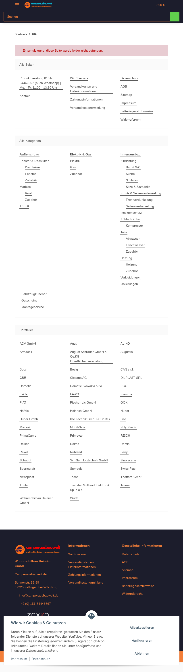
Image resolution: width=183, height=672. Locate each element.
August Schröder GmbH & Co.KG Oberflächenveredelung (88, 356)
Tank (124, 232)
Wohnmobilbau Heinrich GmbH (36, 500)
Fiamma (126, 394)
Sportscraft (27, 468)
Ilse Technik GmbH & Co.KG (90, 419)
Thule (24, 485)
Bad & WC (133, 167)
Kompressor (134, 225)
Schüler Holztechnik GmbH (89, 460)
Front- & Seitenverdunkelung (141, 193)
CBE (23, 377)
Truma (125, 485)
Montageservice (32, 307)
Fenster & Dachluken (34, 161)
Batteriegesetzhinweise (137, 111)
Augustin (127, 352)
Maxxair (25, 427)
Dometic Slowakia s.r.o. (86, 386)
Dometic (25, 386)
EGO (124, 386)
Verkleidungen (131, 277)
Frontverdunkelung (139, 199)
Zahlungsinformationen (86, 99)
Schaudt (25, 460)
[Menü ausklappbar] (17, 3)
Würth (74, 498)
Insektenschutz (131, 212)
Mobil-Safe (77, 427)
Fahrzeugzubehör (34, 294)
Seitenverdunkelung (140, 206)
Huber (125, 410)
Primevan (76, 435)
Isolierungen (129, 284)
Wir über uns (79, 78)
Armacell (26, 352)
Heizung (126, 258)
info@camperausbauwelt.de (38, 595)
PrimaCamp (28, 435)
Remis (125, 444)
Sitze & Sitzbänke (138, 186)
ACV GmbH (28, 343)
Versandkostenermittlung (87, 107)
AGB (124, 86)
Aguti (73, 343)
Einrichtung (128, 161)
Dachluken (32, 167)
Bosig (74, 369)
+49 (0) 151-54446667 (35, 603)
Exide (23, 394)
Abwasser (133, 238)
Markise (25, 186)
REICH (125, 435)
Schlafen (132, 180)
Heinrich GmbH (81, 410)
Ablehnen (142, 653)
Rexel (24, 452)
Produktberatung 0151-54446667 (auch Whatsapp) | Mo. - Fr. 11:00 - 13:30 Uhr (40, 82)
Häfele (24, 410)
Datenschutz (41, 659)
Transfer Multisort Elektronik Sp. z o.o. (90, 487)
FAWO (74, 394)
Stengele (76, 468)
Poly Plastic (129, 427)
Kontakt (25, 96)
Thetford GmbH (132, 477)
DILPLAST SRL (131, 377)
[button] (132, 4)
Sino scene (128, 460)
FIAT (23, 402)
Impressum (19, 659)
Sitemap (126, 94)
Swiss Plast (128, 468)
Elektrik (75, 161)
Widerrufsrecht (131, 119)
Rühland (76, 452)
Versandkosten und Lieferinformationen (84, 89)
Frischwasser (135, 245)
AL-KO (125, 343)
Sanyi (124, 452)
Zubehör (31, 180)
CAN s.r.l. (127, 369)
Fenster (30, 174)
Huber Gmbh (29, 419)
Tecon (74, 477)
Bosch (24, 369)
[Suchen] (174, 16)
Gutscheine (29, 300)
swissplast (27, 477)
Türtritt (24, 206)
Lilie (123, 419)
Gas (73, 167)
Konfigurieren (141, 640)
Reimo (74, 444)
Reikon (24, 444)
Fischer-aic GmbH (83, 402)
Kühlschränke (130, 219)
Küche (130, 174)
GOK (124, 402)
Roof (28, 193)
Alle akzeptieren (142, 627)
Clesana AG (78, 377)
